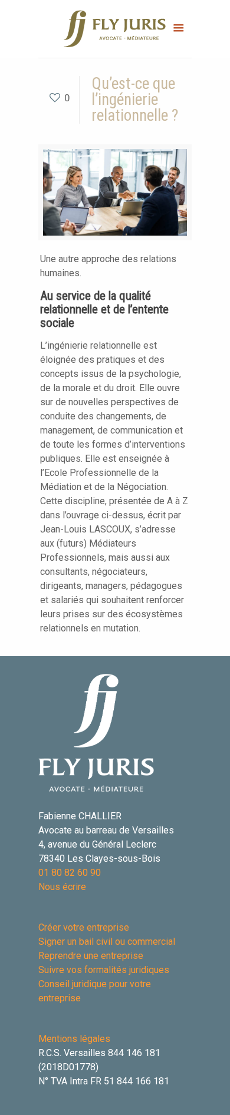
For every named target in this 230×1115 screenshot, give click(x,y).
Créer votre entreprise (83, 927)
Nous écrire (62, 886)
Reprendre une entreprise (90, 955)
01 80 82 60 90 (69, 872)
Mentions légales (74, 1038)
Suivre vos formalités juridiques (103, 969)
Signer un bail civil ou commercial (106, 941)
